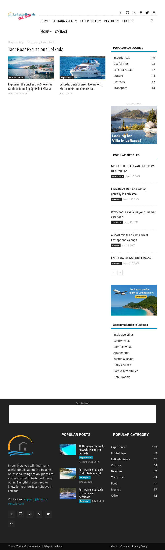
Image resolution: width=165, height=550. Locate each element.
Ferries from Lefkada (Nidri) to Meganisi (91, 471)
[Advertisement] (82, 414)
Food (126, 21)
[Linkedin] (134, 12)
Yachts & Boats (123, 359)
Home (44, 21)
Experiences (89, 21)
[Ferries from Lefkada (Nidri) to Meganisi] (68, 473)
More (44, 31)
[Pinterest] (141, 12)
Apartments (121, 353)
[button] (152, 21)
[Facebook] (121, 12)
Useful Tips (117, 176)
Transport (117, 222)
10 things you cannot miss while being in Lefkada (91, 449)
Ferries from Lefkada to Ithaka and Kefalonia (91, 493)
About (113, 546)
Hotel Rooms (121, 377)
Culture (115, 245)
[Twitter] (147, 12)
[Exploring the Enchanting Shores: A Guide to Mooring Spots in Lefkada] (31, 67)
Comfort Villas (122, 347)
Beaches (110, 21)
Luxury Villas (121, 341)
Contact (61, 31)
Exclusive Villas (123, 334)
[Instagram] (127, 12)
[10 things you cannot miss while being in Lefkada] (68, 449)
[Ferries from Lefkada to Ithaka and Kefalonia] (68, 493)
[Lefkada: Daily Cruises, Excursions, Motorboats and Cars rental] (82, 67)
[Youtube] (154, 12)
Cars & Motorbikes (125, 371)
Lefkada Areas (63, 21)
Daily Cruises (122, 365)
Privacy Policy (139, 546)
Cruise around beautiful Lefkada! (131, 258)
